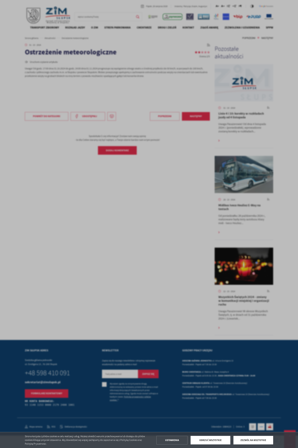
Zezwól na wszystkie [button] (253, 440)
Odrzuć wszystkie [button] (210, 440)
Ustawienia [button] (172, 440)
